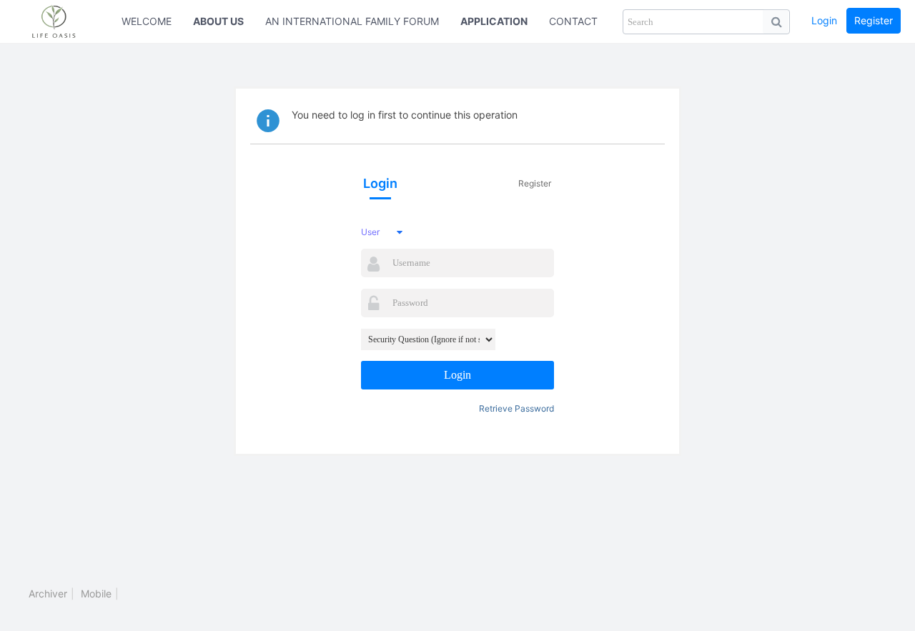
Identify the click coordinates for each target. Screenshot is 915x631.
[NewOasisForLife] (61, 21)
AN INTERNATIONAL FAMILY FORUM (352, 21)
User (370, 232)
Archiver (48, 593)
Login (824, 20)
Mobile (96, 593)
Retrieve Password (516, 408)
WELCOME (147, 21)
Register (873, 20)
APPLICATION (494, 21)
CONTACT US (581, 21)
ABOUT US (218, 21)
